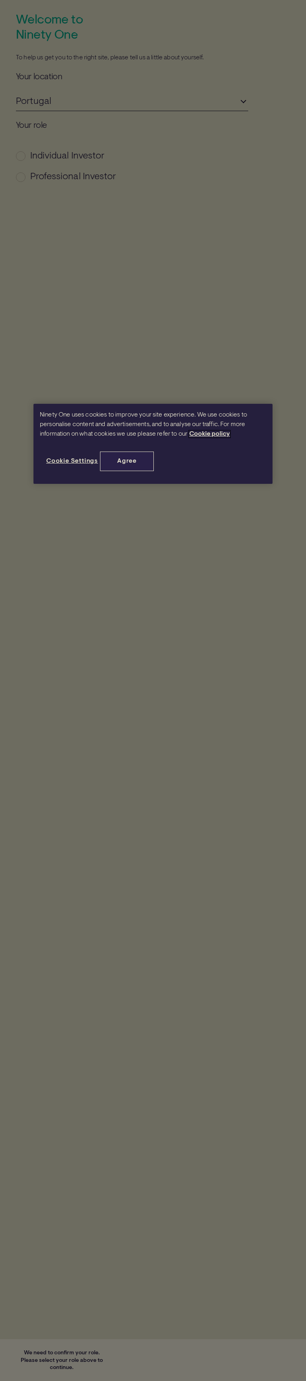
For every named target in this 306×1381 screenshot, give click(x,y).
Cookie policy (209, 434)
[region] (153, 443)
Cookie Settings (72, 461)
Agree (127, 461)
